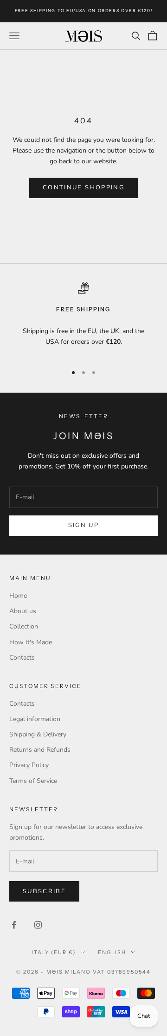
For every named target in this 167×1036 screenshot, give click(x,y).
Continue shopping (83, 187)
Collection (23, 626)
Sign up (83, 525)
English (112, 952)
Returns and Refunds (40, 749)
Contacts (22, 657)
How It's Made (30, 642)
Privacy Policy (29, 765)
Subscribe (44, 891)
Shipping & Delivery (37, 734)
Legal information (34, 719)
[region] (83, 319)
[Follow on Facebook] (14, 924)
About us (22, 611)
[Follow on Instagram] (38, 924)
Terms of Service (33, 780)
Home (18, 595)
